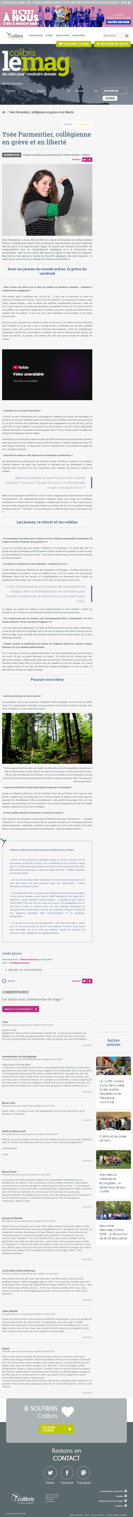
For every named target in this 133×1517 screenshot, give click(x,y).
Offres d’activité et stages (111, 1501)
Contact (119, 1506)
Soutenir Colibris (76, 44)
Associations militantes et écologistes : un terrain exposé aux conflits (112, 1183)
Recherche (111, 91)
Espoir (5, 1348)
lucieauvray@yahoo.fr (71, 1142)
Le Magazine (35, 62)
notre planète (10, 1311)
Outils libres (69, 2)
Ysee (5, 1022)
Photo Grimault (28, 959)
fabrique (57, 2)
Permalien (6, 1025)
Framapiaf (83, 1483)
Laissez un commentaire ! (18, 1009)
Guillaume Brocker (20, 962)
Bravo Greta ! (9, 1171)
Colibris (13, 2)
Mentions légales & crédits (116, 1515)
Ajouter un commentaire (25, 970)
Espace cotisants (97, 1515)
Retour (11, 981)
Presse (87, 1515)
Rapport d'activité (76, 1515)
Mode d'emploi (12, 83)
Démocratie (84, 124)
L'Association (35, 35)
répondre (87, 1045)
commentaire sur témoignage (19, 1056)
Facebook (89, 159)
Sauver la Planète (12, 1218)
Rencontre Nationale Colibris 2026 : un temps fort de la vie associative (113, 1232)
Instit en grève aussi (14, 1131)
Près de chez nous (86, 2)
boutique (114, 2)
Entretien (67, 124)
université (47, 2)
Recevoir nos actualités (111, 1491)
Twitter (84, 159)
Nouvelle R (102, 2)
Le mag (49, 35)
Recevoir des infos (114, 44)
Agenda (119, 1496)
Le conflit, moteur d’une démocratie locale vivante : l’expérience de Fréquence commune (111, 1091)
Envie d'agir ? (79, 35)
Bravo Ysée (8, 1103)
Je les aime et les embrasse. (19, 1270)
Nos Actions (62, 35)
